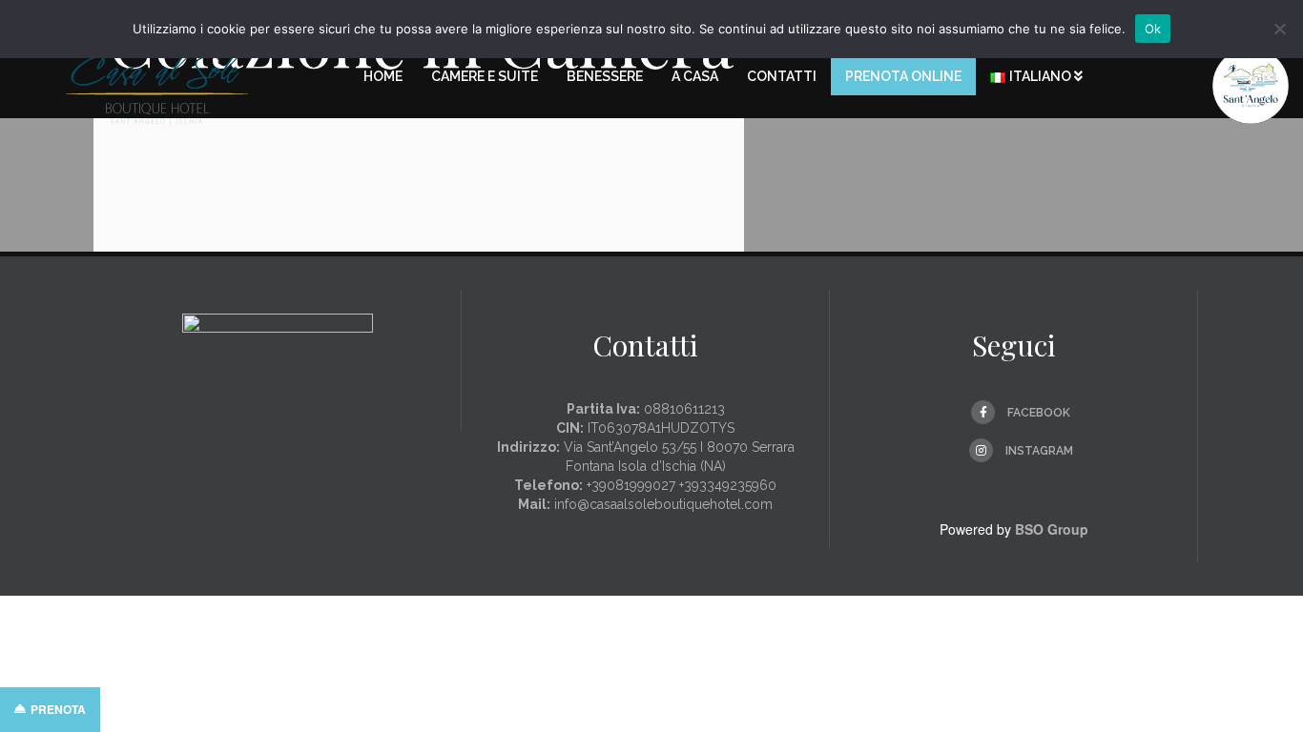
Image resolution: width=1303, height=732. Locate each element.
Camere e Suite (484, 76)
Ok (1153, 28)
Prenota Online (903, 76)
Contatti (782, 76)
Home (383, 76)
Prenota (58, 709)
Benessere (605, 76)
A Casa (695, 76)
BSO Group (1051, 529)
